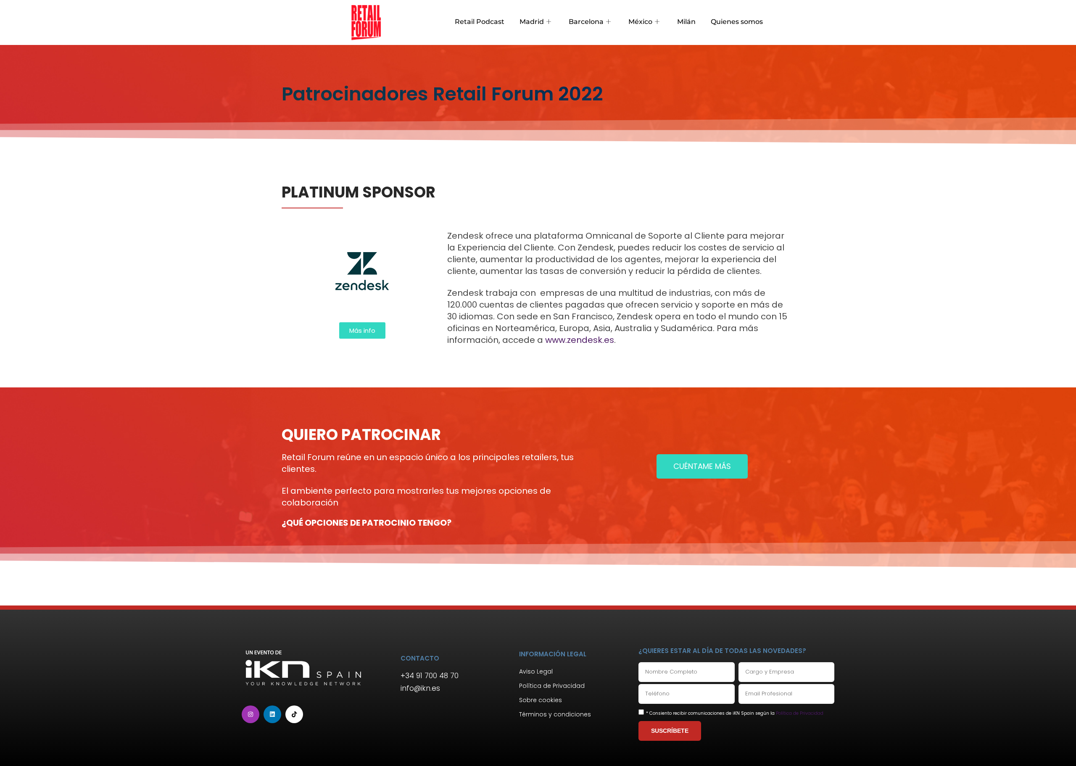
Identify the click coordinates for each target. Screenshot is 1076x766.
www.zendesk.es (578, 340)
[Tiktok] (294, 714)
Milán (686, 22)
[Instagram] (250, 714)
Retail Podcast (479, 22)
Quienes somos (737, 22)
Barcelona (586, 22)
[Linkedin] (272, 714)
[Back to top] (1057, 747)
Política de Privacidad (799, 713)
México (640, 22)
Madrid (532, 22)
